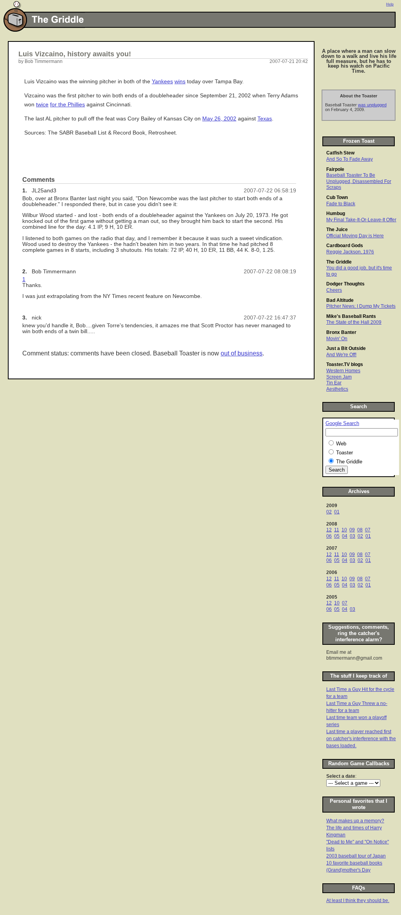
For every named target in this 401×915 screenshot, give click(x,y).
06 (329, 536)
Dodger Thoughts (345, 284)
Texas (264, 119)
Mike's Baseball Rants (351, 316)
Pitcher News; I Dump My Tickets (361, 306)
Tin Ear (334, 383)
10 (344, 530)
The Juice (337, 229)
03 (352, 536)
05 (337, 536)
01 (337, 512)
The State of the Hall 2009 (353, 322)
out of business (242, 353)
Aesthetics (337, 389)
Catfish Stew (340, 153)
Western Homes (343, 370)
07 (367, 530)
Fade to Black (340, 203)
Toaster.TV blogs (344, 364)
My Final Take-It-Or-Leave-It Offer (361, 219)
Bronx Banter (341, 332)
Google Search (342, 423)
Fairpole (335, 169)
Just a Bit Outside (346, 348)
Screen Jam (339, 377)
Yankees (162, 81)
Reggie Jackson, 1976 (350, 252)
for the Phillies (67, 105)
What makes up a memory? (355, 821)
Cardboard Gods (344, 245)
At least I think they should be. (357, 900)
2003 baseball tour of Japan (356, 856)
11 (336, 530)
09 (352, 530)
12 (329, 530)
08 (360, 530)
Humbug (335, 213)
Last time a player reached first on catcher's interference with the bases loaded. (361, 738)
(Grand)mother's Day (348, 870)
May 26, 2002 (219, 119)
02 (329, 512)
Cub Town (337, 197)
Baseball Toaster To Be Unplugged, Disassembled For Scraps (358, 181)
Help (390, 4)
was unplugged (372, 104)
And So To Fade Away (349, 159)
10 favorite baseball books (354, 863)
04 (344, 536)
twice (42, 105)
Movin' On (336, 338)
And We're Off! (341, 354)
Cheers (334, 290)
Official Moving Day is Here (355, 236)
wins (179, 81)
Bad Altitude (340, 300)
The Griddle (339, 262)
